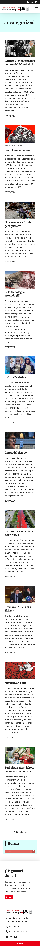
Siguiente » (22, 832)
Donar (20, 943)
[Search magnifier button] (33, 851)
